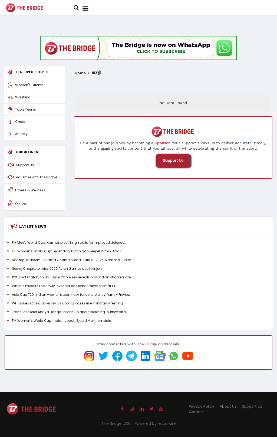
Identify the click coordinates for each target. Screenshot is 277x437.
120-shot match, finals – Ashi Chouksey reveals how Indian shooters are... (72, 277)
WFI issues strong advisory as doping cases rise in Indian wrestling (67, 303)
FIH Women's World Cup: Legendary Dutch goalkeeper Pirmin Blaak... (68, 251)
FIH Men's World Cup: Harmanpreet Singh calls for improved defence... (69, 242)
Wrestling (23, 97)
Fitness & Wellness (30, 190)
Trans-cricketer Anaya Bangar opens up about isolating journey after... (70, 312)
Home (81, 73)
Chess (20, 121)
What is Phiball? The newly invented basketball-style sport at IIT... (65, 286)
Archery (21, 133)
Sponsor (162, 143)
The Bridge (147, 344)
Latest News (32, 226)
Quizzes (21, 203)
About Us (228, 406)
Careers (196, 411)
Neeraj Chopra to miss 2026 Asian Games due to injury (57, 268)
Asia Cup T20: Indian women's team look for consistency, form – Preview (71, 294)
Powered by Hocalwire (155, 423)
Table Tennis (25, 109)
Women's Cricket (29, 85)
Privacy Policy (201, 406)
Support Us (173, 160)
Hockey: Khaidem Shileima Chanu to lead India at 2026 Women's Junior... (72, 260)
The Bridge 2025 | (118, 423)
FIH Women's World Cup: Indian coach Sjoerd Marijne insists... (62, 320)
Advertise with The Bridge (36, 177)
